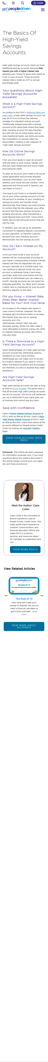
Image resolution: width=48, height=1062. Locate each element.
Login (40, 3)
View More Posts (25, 549)
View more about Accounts (24, 626)
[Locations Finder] (13, 3)
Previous (7, 596)
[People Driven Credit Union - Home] (16, 9)
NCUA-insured (19, 388)
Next (41, 596)
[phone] (4, 3)
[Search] (22, 3)
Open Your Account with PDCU (24, 439)
